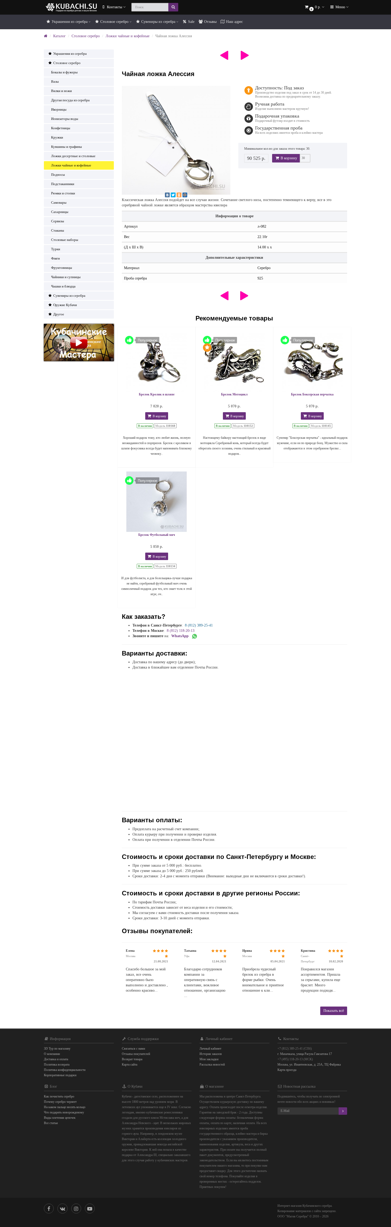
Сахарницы (59, 212)
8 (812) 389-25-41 (199, 625)
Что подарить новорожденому (64, 1112)
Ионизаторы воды (64, 119)
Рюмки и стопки (63, 193)
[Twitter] (173, 195)
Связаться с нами (133, 1048)
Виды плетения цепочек (60, 1118)
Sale (190, 22)
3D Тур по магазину (57, 1048)
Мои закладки (208, 1059)
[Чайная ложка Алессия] (176, 140)
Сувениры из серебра (158, 22)
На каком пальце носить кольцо (64, 1107)
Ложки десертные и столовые (73, 156)
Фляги (55, 258)
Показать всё (333, 1011)
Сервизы (57, 221)
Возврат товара (132, 1059)
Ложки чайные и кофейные (127, 36)
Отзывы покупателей (136, 1054)
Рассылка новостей (212, 1064)
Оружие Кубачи (64, 305)
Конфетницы (60, 128)
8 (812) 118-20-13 (180, 631)
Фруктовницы (61, 268)
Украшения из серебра (70, 22)
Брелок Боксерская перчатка (312, 394)
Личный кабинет (210, 1048)
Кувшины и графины (66, 147)
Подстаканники (62, 184)
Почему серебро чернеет (60, 1102)
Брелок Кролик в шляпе (156, 394)
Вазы (55, 82)
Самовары (58, 202)
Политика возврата (56, 1064)
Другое (58, 314)
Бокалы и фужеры (64, 72)
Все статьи (51, 1123)
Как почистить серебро (59, 1096)
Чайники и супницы (66, 277)
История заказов (210, 1054)
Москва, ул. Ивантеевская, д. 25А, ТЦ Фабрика (309, 1064)
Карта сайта (129, 1064)
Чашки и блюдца (63, 286)
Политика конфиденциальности (64, 1070)
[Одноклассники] (179, 195)
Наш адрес (234, 22)
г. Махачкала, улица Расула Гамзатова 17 (304, 1054)
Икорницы (58, 109)
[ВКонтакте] (167, 195)
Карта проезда (286, 1070)
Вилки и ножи (61, 91)
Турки (55, 249)
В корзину (288, 158)
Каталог (59, 36)
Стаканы (57, 230)
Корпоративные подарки (60, 1075)
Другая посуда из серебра (70, 100)
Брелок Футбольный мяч (156, 535)
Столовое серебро (114, 22)
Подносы (58, 175)
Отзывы (210, 22)
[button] (314, 7)
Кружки (57, 137)
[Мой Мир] (184, 195)
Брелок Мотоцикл (234, 394)
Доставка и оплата (56, 1059)
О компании (52, 1054)
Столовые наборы (64, 240)
